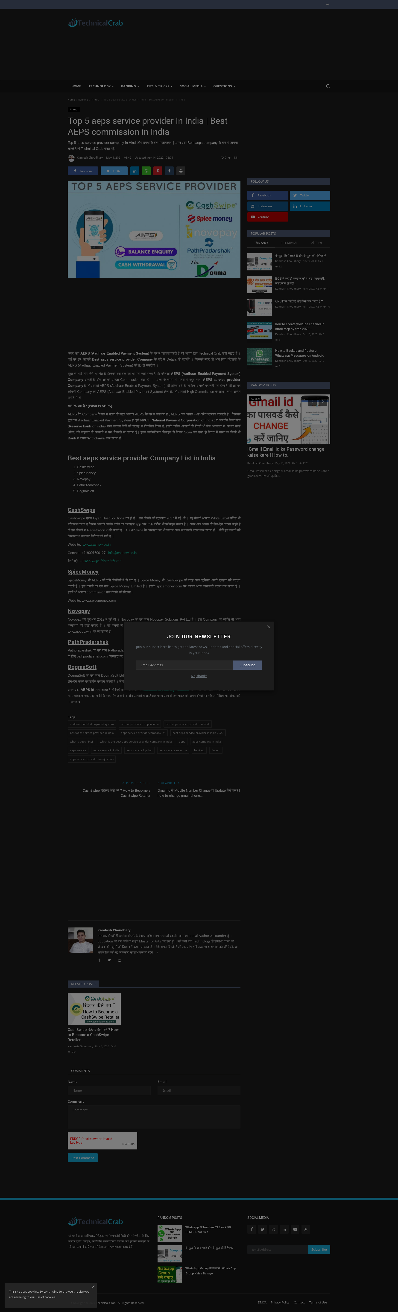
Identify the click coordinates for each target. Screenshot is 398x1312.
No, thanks (199, 676)
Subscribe (247, 665)
